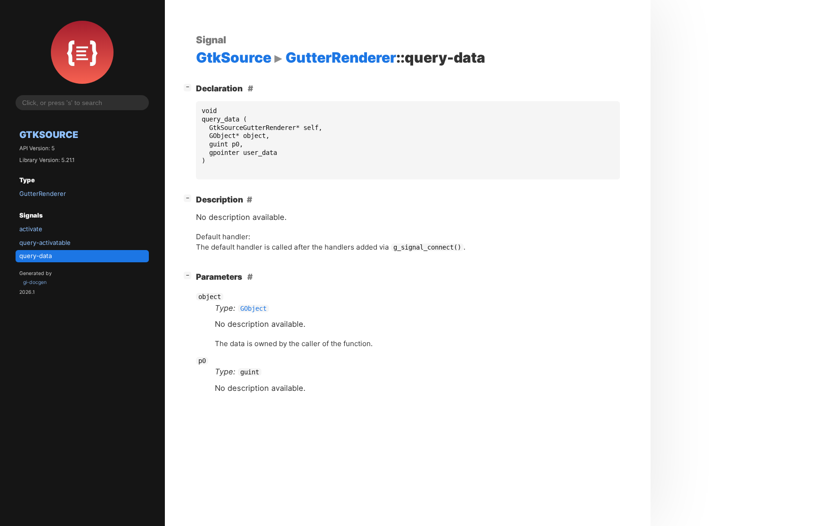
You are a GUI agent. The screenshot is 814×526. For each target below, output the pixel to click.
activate (30, 229)
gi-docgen (35, 282)
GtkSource (48, 134)
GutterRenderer (42, 193)
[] (189, 86)
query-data (35, 255)
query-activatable (45, 242)
